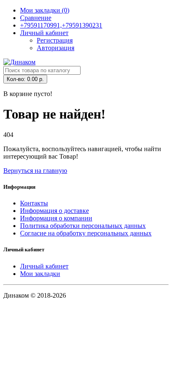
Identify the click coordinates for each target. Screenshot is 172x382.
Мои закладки (40, 273)
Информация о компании (56, 218)
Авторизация (55, 47)
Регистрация (55, 40)
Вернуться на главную (35, 170)
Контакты (34, 203)
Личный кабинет (44, 266)
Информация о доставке (54, 210)
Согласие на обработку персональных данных (86, 233)
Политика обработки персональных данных (83, 225)
